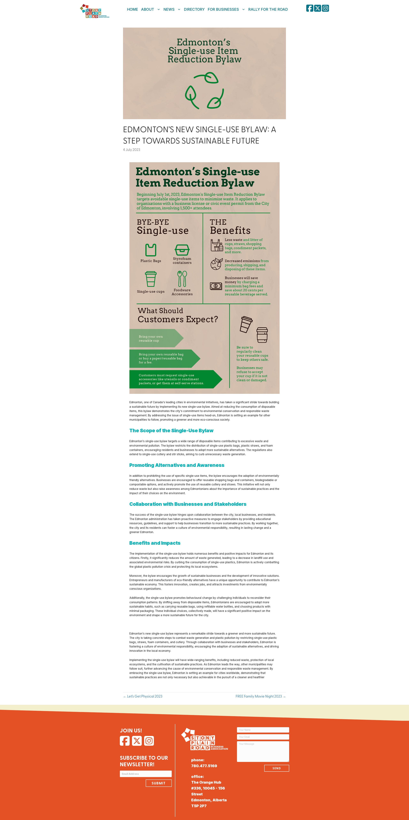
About (147, 9)
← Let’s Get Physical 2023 (142, 696)
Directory (194, 9)
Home (132, 9)
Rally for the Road (268, 9)
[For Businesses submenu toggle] (243, 9)
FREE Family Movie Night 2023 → (261, 696)
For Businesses (223, 9)
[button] (159, 783)
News (168, 9)
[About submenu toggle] (158, 9)
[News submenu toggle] (179, 9)
